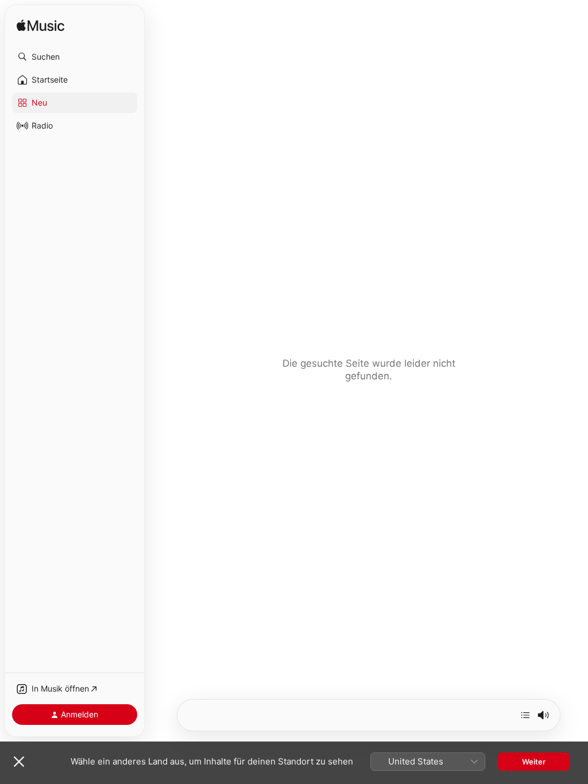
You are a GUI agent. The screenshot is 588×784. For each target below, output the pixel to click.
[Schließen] (19, 761)
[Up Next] (525, 715)
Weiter (534, 761)
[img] (40, 26)
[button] (75, 57)
